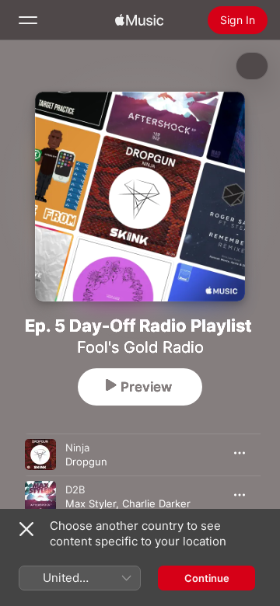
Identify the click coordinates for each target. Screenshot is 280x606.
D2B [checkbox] (75, 489)
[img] (139, 20)
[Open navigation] (28, 20)
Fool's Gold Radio (140, 347)
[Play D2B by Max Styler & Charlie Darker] (40, 496)
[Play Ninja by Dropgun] (40, 454)
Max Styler (90, 503)
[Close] (26, 529)
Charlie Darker (156, 503)
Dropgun (86, 461)
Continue (206, 578)
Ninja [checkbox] (77, 447)
